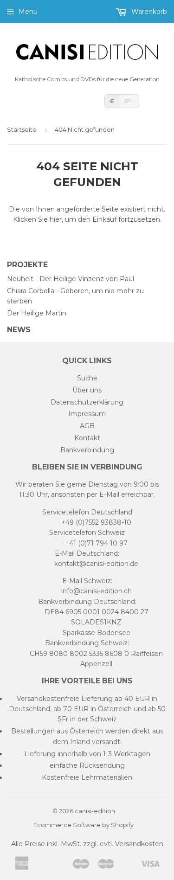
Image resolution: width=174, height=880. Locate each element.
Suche (87, 378)
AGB (87, 426)
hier (56, 219)
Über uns (87, 390)
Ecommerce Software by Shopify (83, 825)
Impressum (87, 414)
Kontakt (87, 438)
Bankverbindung (87, 450)
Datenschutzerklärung (87, 402)
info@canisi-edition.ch (96, 591)
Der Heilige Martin (36, 313)
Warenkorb (148, 11)
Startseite (22, 129)
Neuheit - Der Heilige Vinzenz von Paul (70, 279)
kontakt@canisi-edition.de (96, 563)
